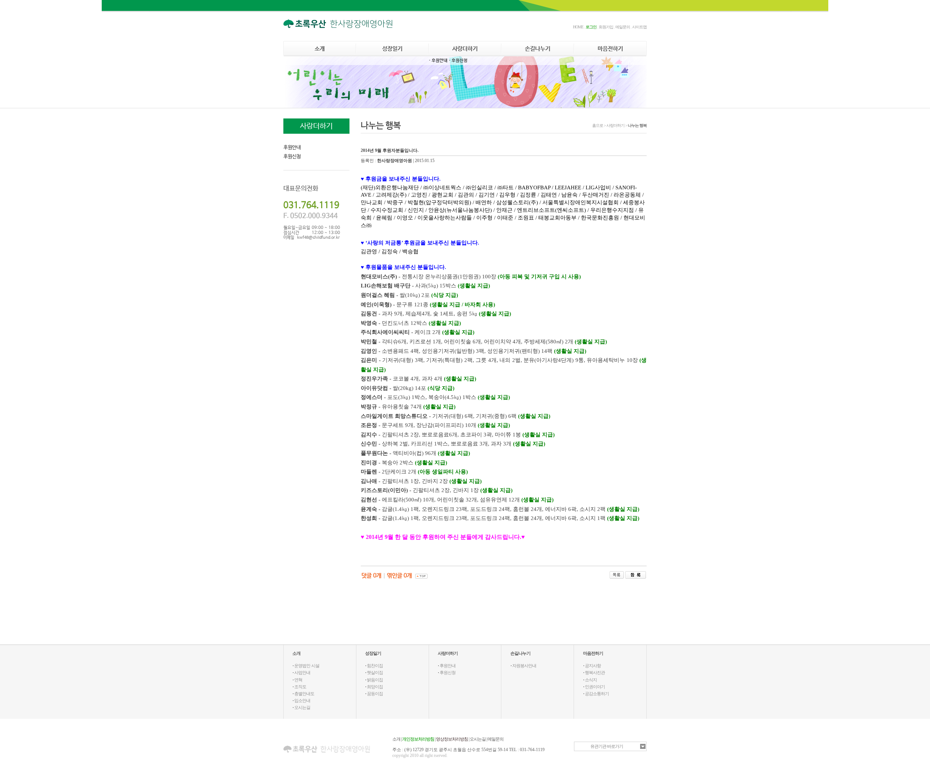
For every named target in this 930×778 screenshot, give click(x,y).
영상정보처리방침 (452, 739)
